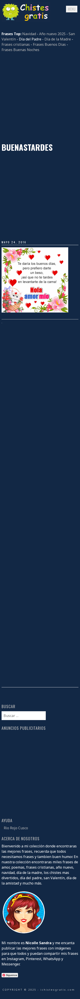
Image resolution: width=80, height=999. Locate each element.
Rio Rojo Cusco (16, 828)
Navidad (29, 33)
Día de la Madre (57, 39)
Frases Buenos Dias (49, 44)
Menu (72, 9)
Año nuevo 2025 (52, 33)
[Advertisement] (40, 97)
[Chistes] (26, 20)
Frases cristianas (16, 44)
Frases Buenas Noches (20, 49)
